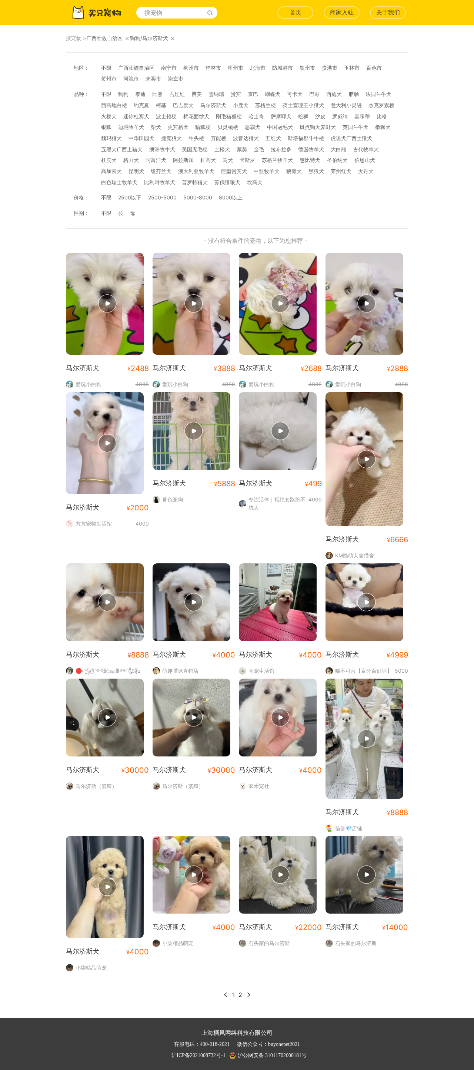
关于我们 (388, 12)
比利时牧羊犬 (159, 182)
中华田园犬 (141, 138)
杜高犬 (208, 160)
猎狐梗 (203, 127)
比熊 (157, 94)
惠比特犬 (310, 160)
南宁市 (169, 67)
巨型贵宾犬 (234, 171)
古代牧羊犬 (366, 149)
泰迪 (140, 94)
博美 (196, 94)
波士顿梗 (166, 116)
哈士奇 (256, 116)
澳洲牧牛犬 (162, 149)
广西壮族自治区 (136, 67)
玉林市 (352, 67)
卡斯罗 (247, 160)
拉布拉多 (281, 149)
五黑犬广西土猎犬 (122, 149)
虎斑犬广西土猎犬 (351, 138)
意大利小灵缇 (346, 105)
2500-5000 (162, 197)
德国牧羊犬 (311, 149)
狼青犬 (294, 171)
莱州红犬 (341, 171)
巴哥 (314, 94)
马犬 (228, 160)
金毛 (259, 149)
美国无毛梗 (195, 149)
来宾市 (153, 78)
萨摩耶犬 (281, 116)
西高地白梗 (114, 105)
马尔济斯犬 (213, 105)
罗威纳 (340, 116)
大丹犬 (366, 171)
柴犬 (156, 127)
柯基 (161, 105)
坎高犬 (255, 182)
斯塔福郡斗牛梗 (306, 138)
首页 (295, 12)
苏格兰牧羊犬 (277, 160)
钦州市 (307, 67)
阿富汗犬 (156, 160)
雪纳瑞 (216, 94)
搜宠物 (73, 38)
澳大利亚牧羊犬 (196, 171)
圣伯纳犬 (337, 160)
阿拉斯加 (183, 160)
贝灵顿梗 (227, 127)
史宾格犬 (178, 127)
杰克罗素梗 (381, 105)
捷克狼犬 (171, 138)
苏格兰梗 (265, 105)
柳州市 (191, 67)
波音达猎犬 (246, 138)
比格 (382, 116)
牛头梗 (196, 138)
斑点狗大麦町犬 (318, 127)
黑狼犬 (316, 171)
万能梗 (218, 138)
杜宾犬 (109, 160)
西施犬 (334, 94)
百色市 (374, 67)
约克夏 (141, 105)
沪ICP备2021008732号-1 (198, 1055)
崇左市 (175, 78)
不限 (106, 67)
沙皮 (320, 116)
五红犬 (273, 138)
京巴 (253, 94)
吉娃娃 (177, 94)
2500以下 (129, 197)
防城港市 (282, 67)
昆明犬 (136, 171)
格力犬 (131, 160)
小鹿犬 (240, 105)
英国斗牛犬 (355, 127)
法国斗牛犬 (378, 94)
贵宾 (236, 94)
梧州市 (235, 67)
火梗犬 (109, 116)
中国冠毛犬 (280, 127)
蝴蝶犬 (272, 94)
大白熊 (338, 149)
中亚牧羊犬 (267, 171)
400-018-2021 (215, 1044)
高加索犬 (111, 171)
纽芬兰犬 (161, 171)
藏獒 (242, 149)
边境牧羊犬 (131, 127)
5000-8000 (197, 197)
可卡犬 (295, 94)
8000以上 (231, 197)
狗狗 (123, 94)
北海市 (258, 67)
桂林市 (213, 67)
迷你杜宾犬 (136, 116)
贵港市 (329, 67)
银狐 (106, 127)
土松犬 (222, 149)
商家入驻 (342, 12)
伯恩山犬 (364, 160)
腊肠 (353, 94)
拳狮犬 (383, 127)
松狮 (303, 116)
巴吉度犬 (183, 105)
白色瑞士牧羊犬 (119, 182)
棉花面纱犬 (196, 116)
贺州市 (109, 78)
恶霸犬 (252, 127)
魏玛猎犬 (111, 138)
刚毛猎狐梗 (229, 116)
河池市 (131, 78)
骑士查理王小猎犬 (303, 105)
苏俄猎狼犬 (227, 182)
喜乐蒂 (362, 116)
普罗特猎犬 (195, 182)
